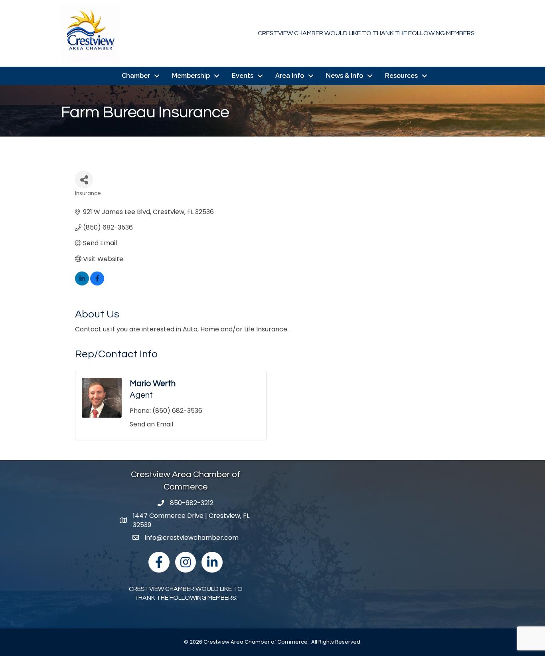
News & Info (344, 75)
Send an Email (151, 424)
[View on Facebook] (97, 283)
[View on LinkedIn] (82, 283)
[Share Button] (84, 179)
